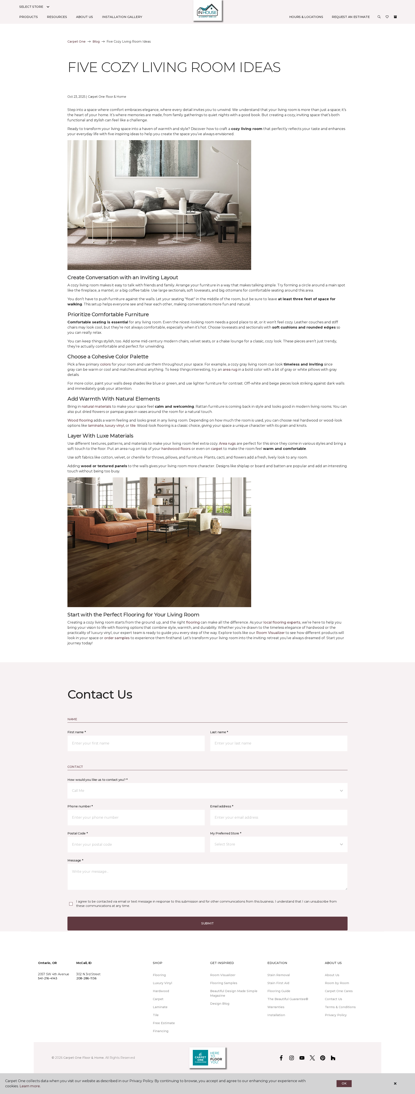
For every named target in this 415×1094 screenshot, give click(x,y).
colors (105, 364)
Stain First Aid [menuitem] (278, 983)
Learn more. (29, 1086)
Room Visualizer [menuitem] (222, 975)
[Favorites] (387, 17)
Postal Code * (77, 833)
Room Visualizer (270, 633)
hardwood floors (176, 449)
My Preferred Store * (225, 833)
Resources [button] (57, 17)
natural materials (96, 406)
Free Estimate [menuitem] (164, 1023)
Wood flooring (80, 420)
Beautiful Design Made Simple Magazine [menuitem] (233, 993)
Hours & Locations (306, 17)
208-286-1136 (86, 978)
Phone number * (80, 806)
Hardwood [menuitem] (161, 991)
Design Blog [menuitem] (219, 1004)
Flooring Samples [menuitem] (223, 983)
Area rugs (227, 443)
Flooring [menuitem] (159, 975)
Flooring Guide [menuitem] (278, 991)
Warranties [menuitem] (275, 1007)
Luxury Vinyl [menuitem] (162, 983)
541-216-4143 (47, 978)
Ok (344, 1083)
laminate (96, 425)
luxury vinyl (114, 425)
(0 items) (395, 16)
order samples (117, 638)
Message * (75, 860)
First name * (76, 732)
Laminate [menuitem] (160, 1007)
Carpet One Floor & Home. (83, 1058)
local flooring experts (281, 622)
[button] (379, 17)
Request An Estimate (351, 17)
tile (133, 425)
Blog (96, 41)
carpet (216, 449)
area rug (230, 369)
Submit (207, 923)
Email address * (221, 806)
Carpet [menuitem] (158, 999)
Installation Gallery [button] (122, 17)
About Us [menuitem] (332, 975)
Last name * (219, 732)
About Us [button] (84, 17)
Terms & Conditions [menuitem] (340, 1007)
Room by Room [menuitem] (337, 983)
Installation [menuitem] (276, 1015)
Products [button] (28, 17)
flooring (193, 622)
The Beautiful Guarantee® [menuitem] (287, 999)
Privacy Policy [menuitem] (336, 1015)
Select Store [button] (31, 7)
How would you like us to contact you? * (97, 779)
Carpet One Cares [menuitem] (339, 991)
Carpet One (76, 41)
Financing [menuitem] (160, 1031)
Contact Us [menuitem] (333, 999)
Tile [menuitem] (156, 1015)
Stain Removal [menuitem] (278, 975)
